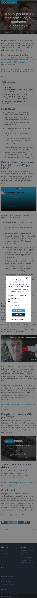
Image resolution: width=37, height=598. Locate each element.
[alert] (18, 299)
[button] (18, 319)
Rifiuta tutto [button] (18, 315)
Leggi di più (23, 291)
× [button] (29, 278)
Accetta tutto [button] (18, 310)
